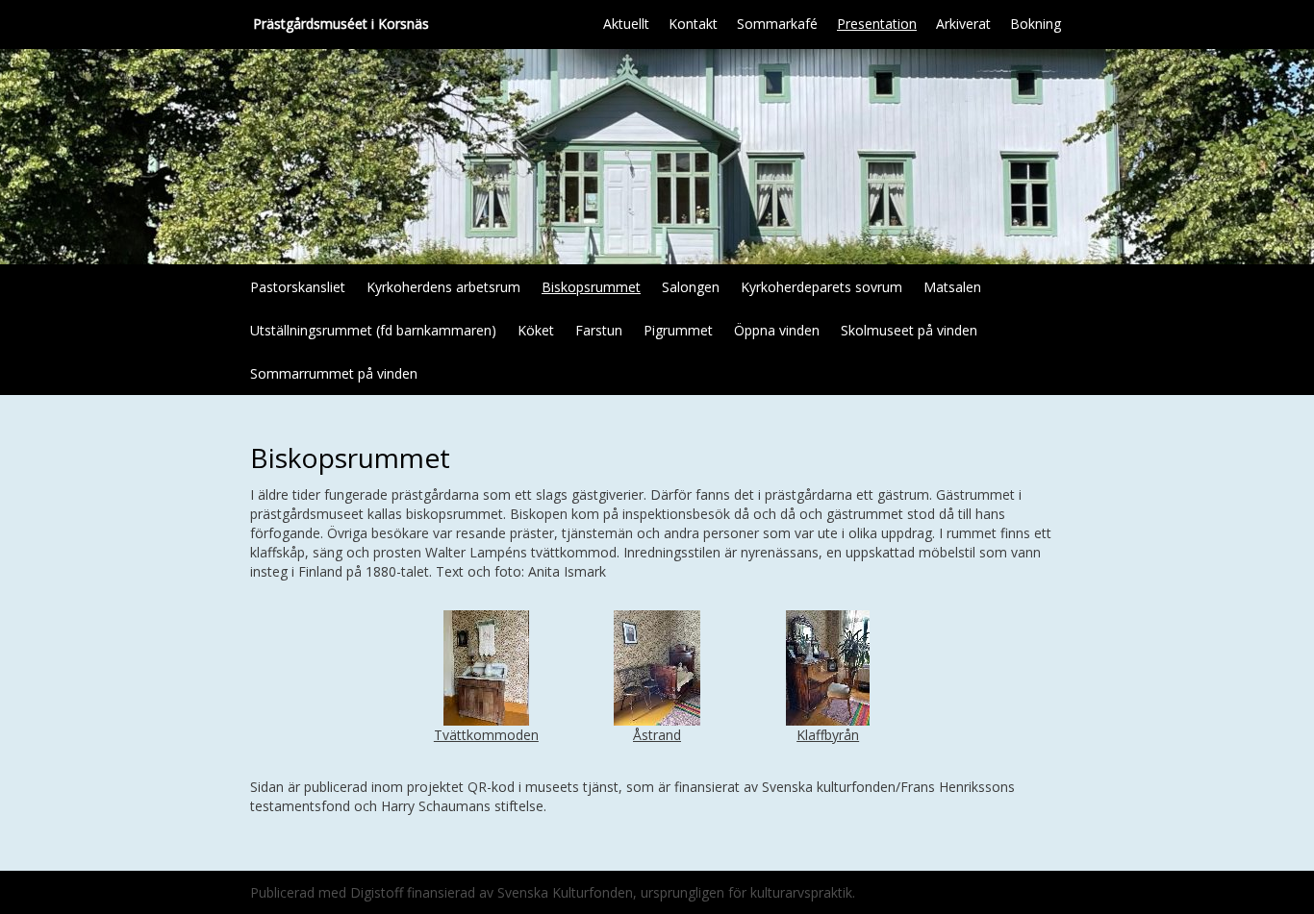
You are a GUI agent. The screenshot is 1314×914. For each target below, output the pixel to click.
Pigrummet (678, 330)
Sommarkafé (777, 23)
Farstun (598, 330)
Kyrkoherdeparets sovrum (821, 287)
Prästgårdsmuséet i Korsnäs (341, 23)
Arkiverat (963, 23)
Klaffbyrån (827, 735)
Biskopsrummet (591, 287)
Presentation (877, 23)
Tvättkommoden (486, 735)
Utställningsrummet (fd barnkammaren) (373, 330)
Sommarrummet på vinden (333, 373)
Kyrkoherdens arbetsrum (443, 287)
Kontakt (693, 23)
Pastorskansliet (297, 287)
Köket (536, 330)
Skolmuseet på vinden (909, 330)
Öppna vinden (777, 330)
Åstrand (657, 735)
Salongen (691, 287)
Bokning (1035, 23)
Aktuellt (626, 23)
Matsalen (952, 287)
